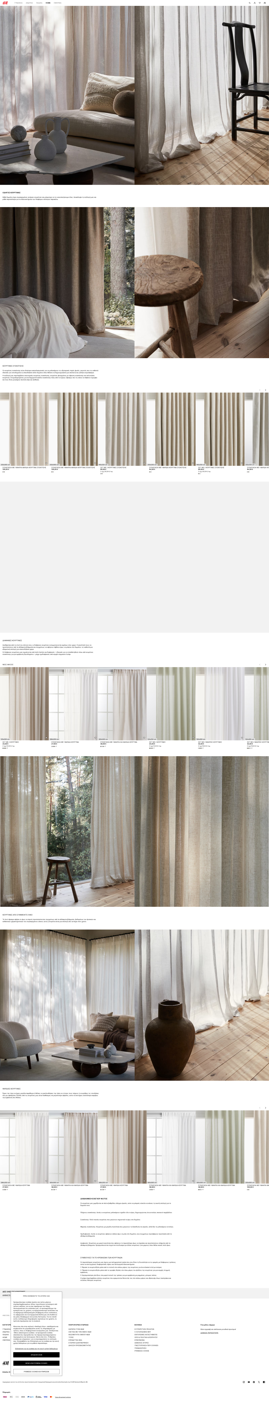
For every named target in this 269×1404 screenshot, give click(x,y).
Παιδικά (39, 3)
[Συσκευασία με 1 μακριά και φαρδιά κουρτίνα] (122, 703)
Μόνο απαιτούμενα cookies (36, 1363)
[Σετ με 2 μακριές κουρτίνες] (220, 703)
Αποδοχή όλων (36, 1355)
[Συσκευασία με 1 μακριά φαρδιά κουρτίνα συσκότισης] (24, 429)
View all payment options (63, 1397)
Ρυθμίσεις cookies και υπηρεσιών (36, 1372)
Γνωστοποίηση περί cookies (146, 1345)
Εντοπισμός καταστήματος (145, 1334)
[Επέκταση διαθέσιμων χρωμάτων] (4, 472)
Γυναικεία (18, 3)
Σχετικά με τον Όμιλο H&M (80, 1332)
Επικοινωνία (139, 1340)
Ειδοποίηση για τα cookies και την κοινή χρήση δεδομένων (36, 1349)
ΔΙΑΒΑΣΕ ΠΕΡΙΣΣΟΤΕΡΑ (209, 1333)
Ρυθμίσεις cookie (141, 1351)
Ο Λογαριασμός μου (142, 1332)
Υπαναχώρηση (140, 1348)
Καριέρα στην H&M (76, 1329)
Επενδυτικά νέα (75, 1340)
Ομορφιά (57, 3)
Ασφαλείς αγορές (141, 1343)
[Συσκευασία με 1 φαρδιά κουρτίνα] (73, 703)
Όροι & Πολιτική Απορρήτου (146, 1337)
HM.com (6, 1315)
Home (48, 3)
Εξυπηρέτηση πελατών (144, 1329)
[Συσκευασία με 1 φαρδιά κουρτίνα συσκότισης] (171, 429)
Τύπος (71, 1337)
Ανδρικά (29, 3)
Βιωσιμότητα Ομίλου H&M (79, 1334)
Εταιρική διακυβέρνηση (78, 1343)
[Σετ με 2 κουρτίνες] (24, 703)
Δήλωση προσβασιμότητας (80, 1345)
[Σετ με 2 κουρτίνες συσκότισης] (122, 429)
